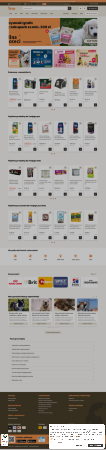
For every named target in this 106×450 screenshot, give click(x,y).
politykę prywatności (75, 436)
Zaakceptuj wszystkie (94, 445)
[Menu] (2, 434)
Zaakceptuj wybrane (80, 445)
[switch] (4, 444)
